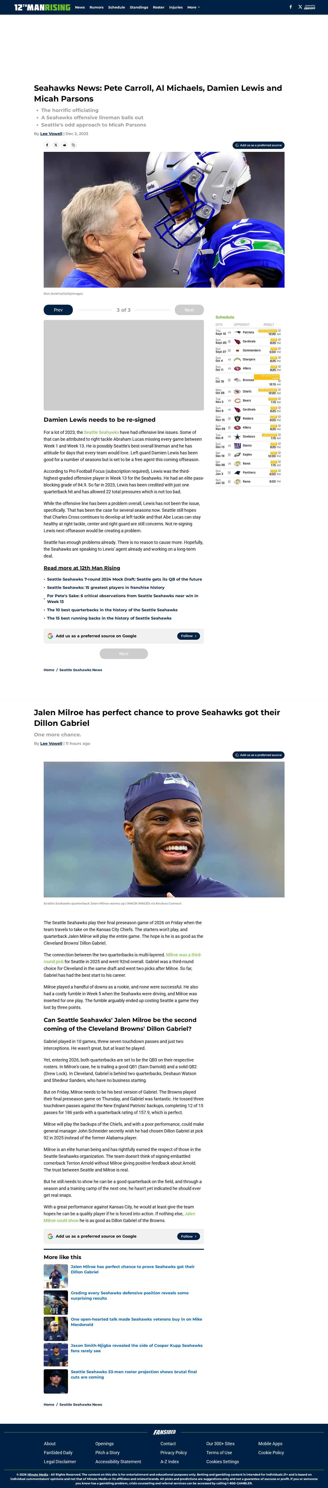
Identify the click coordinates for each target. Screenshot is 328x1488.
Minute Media (37, 1474)
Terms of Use (219, 1452)
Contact (168, 1443)
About (50, 1443)
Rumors (96, 7)
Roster (158, 7)
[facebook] (291, 7)
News (80, 7)
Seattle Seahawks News (80, 670)
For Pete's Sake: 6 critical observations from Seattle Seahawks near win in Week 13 (122, 598)
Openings (104, 1443)
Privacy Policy (173, 1452)
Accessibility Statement (118, 1461)
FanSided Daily (58, 1452)
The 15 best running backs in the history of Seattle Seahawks (109, 618)
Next (189, 309)
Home (49, 670)
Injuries (176, 7)
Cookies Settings (222, 1461)
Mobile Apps (270, 1443)
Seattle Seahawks (101, 432)
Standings (139, 7)
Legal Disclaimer (60, 1461)
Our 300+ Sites (220, 1443)
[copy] (73, 145)
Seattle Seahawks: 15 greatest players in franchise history (106, 587)
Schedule (116, 7)
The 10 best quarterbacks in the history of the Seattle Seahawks (112, 610)
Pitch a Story (107, 1452)
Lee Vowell (51, 133)
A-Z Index (169, 1461)
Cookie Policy (271, 1452)
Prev (58, 309)
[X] (300, 7)
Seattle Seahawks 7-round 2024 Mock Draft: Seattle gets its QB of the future (124, 579)
